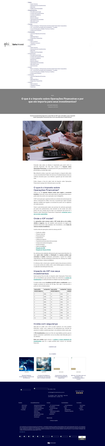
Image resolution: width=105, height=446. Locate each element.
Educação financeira (52, 105)
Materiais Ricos (34, 36)
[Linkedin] (80, 393)
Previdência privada (35, 11)
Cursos (30, 24)
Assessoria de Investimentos (38, 5)
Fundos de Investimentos (37, 13)
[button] (90, 42)
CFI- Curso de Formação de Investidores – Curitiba (43, 27)
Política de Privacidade (36, 8)
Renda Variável (34, 18)
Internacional (33, 22)
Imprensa (32, 44)
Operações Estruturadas (37, 19)
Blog (31, 35)
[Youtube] (82, 393)
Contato (30, 40)
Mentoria (32, 7)
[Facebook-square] (77, 393)
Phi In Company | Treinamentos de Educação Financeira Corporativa (48, 25)
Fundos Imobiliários (35, 15)
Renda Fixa (33, 16)
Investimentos (32, 10)
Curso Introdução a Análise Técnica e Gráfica (42, 28)
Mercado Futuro (34, 21)
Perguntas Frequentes (36, 38)
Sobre (30, 2)
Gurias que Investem (35, 30)
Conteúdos (31, 32)
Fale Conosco (34, 41)
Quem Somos (34, 4)
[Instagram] (78, 393)
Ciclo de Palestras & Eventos (38, 33)
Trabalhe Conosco (35, 43)
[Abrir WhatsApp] (102, 443)
